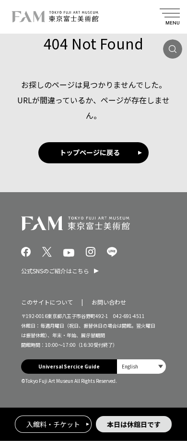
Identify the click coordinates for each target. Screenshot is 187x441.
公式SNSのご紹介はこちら (55, 271)
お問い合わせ (109, 302)
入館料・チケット (53, 424)
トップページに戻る (89, 152)
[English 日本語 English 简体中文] (141, 366)
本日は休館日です (134, 424)
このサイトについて (47, 302)
